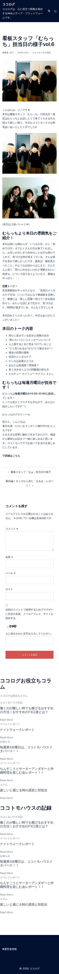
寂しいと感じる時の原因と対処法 (23, 790)
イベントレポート (10, 724)
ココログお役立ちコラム (14, 695)
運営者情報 (10, 949)
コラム (4, 784)
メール (10, 573)
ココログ (8, 4)
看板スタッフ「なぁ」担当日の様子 (31, 471)
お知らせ (5, 741)
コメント (12, 528)
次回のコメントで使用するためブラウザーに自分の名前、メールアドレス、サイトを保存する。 (29, 614)
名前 (9, 557)
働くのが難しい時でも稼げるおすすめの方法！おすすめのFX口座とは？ (26, 710)
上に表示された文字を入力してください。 (29, 633)
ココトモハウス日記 (41, 52)
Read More (6, 719)
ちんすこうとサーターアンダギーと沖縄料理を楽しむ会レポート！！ (26, 770)
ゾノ (12, 52)
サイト (9, 589)
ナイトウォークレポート (17, 730)
